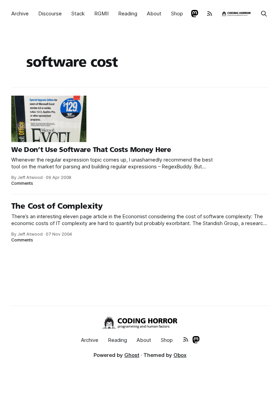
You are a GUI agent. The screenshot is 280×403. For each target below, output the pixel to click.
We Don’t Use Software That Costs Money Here (91, 149)
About (154, 13)
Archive (20, 13)
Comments (22, 183)
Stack (78, 13)
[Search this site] (263, 13)
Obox (179, 355)
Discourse (50, 13)
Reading (127, 13)
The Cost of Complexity (57, 206)
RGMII (101, 13)
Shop (177, 13)
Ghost (131, 355)
